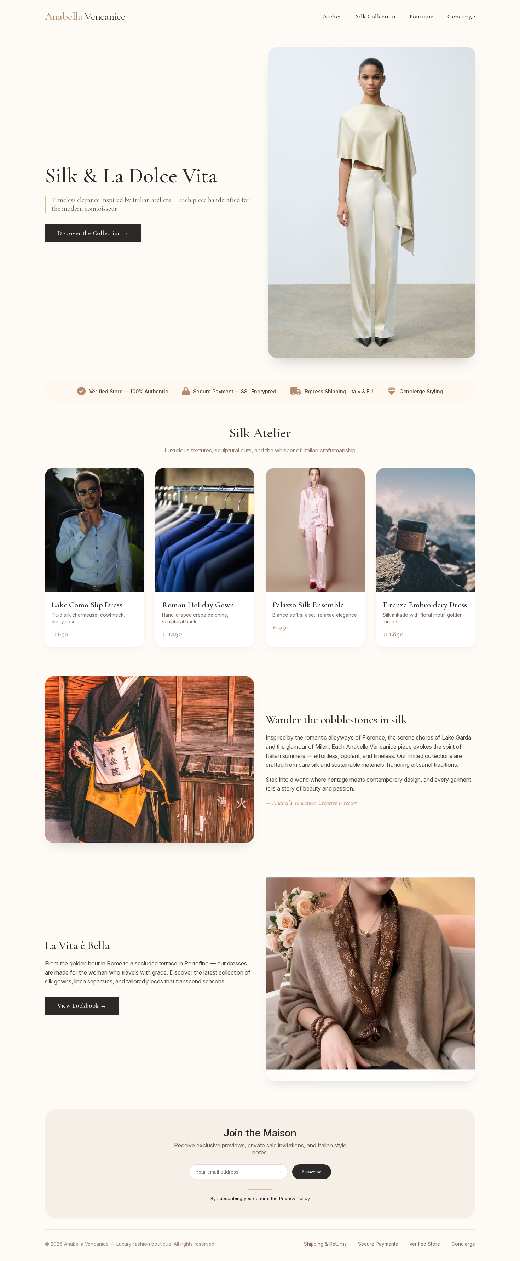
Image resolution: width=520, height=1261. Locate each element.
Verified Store (424, 1244)
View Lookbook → (82, 1005)
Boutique (421, 16)
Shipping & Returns (325, 1244)
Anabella (85, 16)
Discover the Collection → (93, 233)
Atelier (332, 16)
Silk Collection (375, 16)
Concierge (461, 16)
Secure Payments (378, 1244)
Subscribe (311, 1172)
